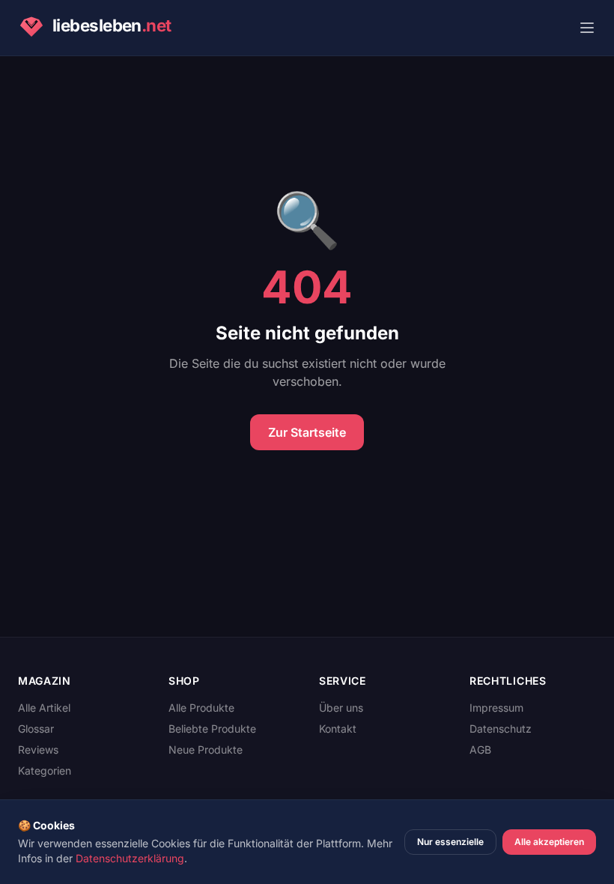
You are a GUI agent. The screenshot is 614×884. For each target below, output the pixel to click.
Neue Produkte (205, 749)
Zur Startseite (307, 432)
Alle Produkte (201, 707)
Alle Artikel (44, 707)
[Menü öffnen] (587, 28)
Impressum (496, 707)
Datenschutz (500, 728)
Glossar (36, 728)
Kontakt (337, 728)
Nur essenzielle (450, 841)
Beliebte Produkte (212, 728)
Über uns (341, 707)
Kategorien (44, 770)
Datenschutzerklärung (130, 858)
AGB (480, 749)
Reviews (38, 749)
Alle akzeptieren (549, 841)
